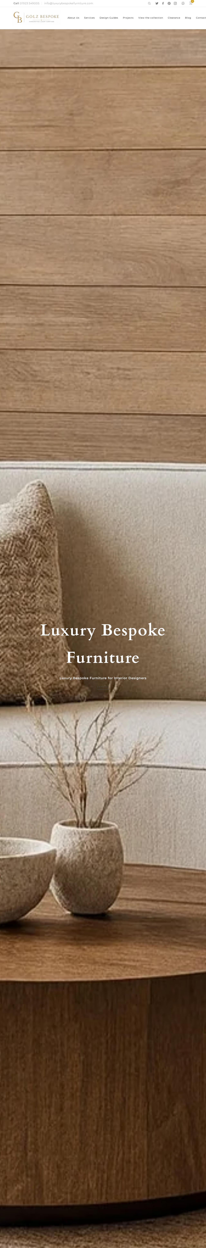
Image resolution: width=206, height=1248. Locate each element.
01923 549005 (26, 3)
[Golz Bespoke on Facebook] (163, 3)
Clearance (174, 17)
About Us (73, 17)
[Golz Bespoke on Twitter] (156, 3)
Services (89, 17)
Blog (188, 17)
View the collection (150, 17)
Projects (128, 17)
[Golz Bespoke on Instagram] (175, 3)
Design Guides (109, 17)
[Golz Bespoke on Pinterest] (169, 3)
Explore (103, 687)
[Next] (195, 653)
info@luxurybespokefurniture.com (68, 3)
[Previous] (10, 653)
